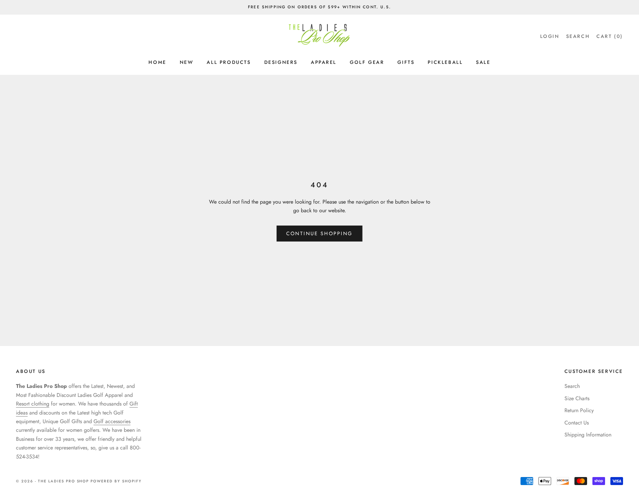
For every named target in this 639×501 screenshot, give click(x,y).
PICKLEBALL (445, 62)
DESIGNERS (281, 62)
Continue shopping (319, 233)
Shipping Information (587, 434)
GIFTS (405, 62)
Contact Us (576, 422)
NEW (187, 62)
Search (572, 386)
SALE (483, 62)
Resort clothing (32, 404)
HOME (157, 62)
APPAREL (323, 62)
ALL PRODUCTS (229, 62)
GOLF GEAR (367, 62)
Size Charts (576, 398)
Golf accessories (112, 421)
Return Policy (579, 410)
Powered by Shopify (116, 481)
